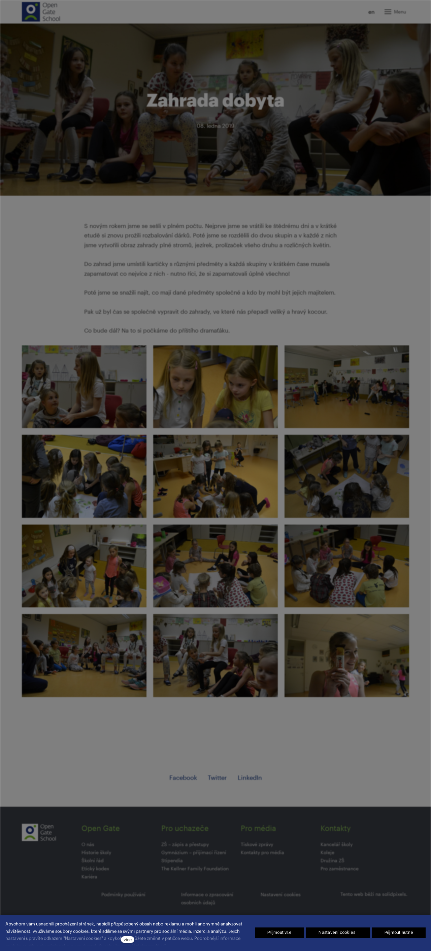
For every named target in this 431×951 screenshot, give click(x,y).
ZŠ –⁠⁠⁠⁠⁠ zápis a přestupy (185, 844)
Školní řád (92, 860)
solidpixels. (394, 894)
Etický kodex (95, 868)
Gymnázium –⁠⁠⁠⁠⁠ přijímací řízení (193, 852)
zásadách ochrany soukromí (67, 945)
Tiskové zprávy (257, 844)
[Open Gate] (41, 12)
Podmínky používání (123, 894)
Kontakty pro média (262, 852)
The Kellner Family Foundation (195, 868)
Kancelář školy (337, 844)
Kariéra (89, 876)
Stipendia (172, 860)
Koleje (327, 852)
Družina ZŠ (332, 860)
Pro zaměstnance (340, 868)
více (128, 939)
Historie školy (96, 852)
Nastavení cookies (281, 894)
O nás (87, 844)
